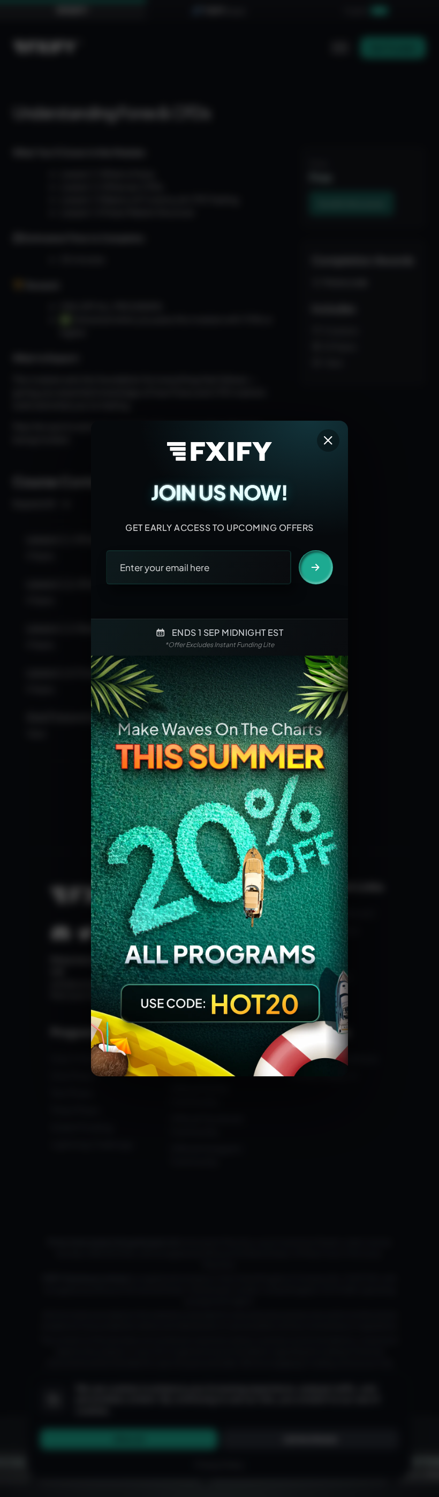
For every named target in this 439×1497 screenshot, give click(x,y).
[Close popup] (328, 440)
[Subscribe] (316, 567)
